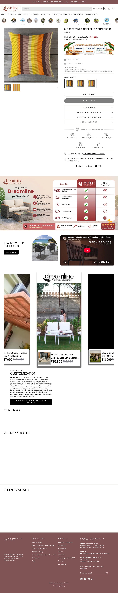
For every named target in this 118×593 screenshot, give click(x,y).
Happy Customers (91, 14)
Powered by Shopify (59, 586)
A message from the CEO (66, 558)
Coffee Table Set (24, 14)
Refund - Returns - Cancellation (43, 545)
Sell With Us (62, 545)
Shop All (67, 14)
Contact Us (36, 558)
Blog (33, 561)
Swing (35, 14)
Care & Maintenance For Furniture (44, 555)
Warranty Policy (37, 552)
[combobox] (57, 9)
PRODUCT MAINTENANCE (89, 112)
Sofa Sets (10, 14)
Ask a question (89, 122)
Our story (61, 561)
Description (89, 108)
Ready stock (78, 14)
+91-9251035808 (90, 154)
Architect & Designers (65, 542)
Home (3, 14)
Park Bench (56, 14)
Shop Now (11, 252)
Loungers (45, 14)
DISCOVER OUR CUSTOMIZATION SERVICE (31, 401)
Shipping (67, 39)
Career (60, 552)
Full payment (73, 59)
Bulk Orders (62, 549)
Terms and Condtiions (39, 549)
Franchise (61, 555)
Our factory (62, 564)
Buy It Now (89, 100)
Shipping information (89, 117)
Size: (70, 77)
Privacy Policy (37, 542)
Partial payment (75, 63)
